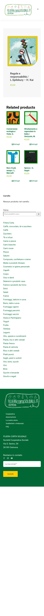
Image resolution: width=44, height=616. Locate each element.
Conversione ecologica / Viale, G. (12, 131)
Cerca (5, 210)
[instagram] (8, 458)
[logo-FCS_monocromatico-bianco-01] (22, 392)
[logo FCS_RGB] (18, 3)
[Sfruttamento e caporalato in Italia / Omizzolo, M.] (30, 117)
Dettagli (16, 144)
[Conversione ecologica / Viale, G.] (13, 117)
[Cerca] (39, 214)
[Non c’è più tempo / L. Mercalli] (13, 156)
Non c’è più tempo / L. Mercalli (11, 170)
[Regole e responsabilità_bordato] (22, 51)
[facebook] (4, 458)
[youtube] (12, 458)
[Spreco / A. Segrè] (30, 156)
